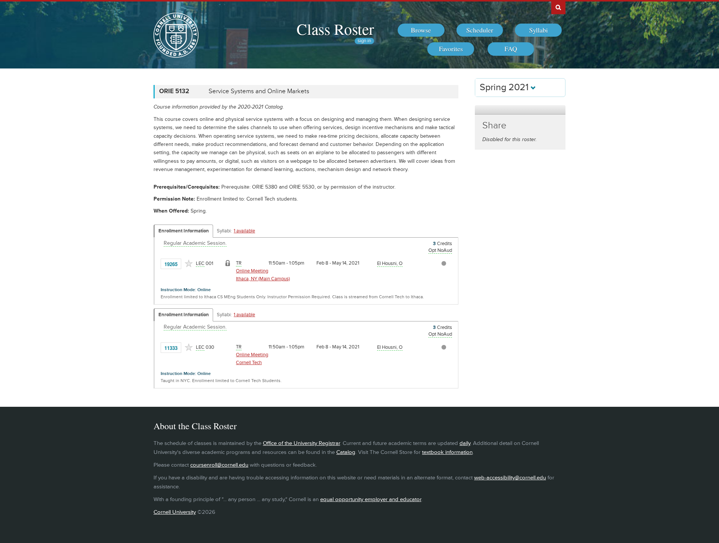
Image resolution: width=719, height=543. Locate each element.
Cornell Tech (249, 363)
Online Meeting (252, 271)
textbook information (447, 452)
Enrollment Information (183, 231)
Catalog (345, 452)
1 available (244, 231)
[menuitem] (421, 30)
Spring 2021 (505, 87)
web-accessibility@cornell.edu (510, 477)
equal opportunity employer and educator (370, 499)
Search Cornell (558, 7)
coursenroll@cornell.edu (219, 465)
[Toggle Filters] (520, 110)
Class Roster (335, 28)
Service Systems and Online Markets (259, 91)
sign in (364, 41)
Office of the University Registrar (301, 443)
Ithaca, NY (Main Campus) (263, 279)
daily (464, 443)
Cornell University (175, 512)
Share (494, 125)
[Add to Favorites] (189, 263)
